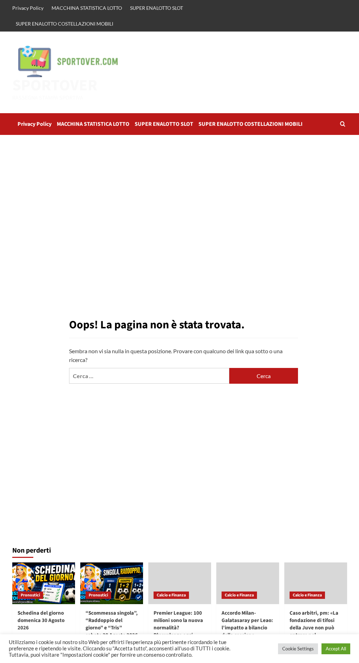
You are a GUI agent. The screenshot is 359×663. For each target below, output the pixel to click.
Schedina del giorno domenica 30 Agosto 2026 (41, 620)
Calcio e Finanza (171, 595)
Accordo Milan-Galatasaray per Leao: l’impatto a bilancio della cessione (247, 624)
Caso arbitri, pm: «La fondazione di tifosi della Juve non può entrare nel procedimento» (314, 627)
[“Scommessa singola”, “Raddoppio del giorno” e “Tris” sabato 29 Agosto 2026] (111, 583)
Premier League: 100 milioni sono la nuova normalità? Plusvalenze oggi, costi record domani (178, 627)
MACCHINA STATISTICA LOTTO (87, 8)
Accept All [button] (336, 648)
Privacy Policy (27, 8)
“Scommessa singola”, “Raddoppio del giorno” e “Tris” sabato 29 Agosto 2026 (112, 624)
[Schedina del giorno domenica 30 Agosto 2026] (43, 583)
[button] (342, 124)
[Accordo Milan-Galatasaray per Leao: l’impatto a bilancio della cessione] (247, 583)
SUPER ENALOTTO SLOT (156, 8)
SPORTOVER (54, 85)
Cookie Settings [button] (298, 648)
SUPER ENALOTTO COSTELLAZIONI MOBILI (64, 24)
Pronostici (30, 595)
